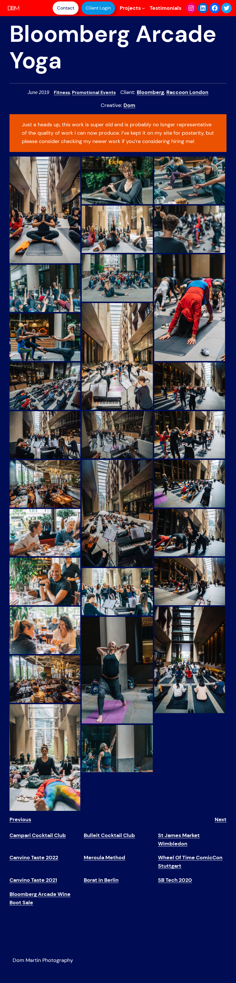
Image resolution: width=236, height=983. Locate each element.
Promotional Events (94, 92)
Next (221, 819)
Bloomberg (150, 92)
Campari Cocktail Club (37, 835)
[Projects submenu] (143, 8)
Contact (65, 8)
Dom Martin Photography (43, 960)
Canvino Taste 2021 (33, 880)
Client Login (98, 8)
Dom (129, 105)
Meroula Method (104, 857)
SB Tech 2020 (175, 880)
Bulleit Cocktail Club (109, 835)
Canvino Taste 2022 (33, 857)
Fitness (62, 92)
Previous (20, 819)
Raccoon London (187, 92)
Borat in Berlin (101, 880)
